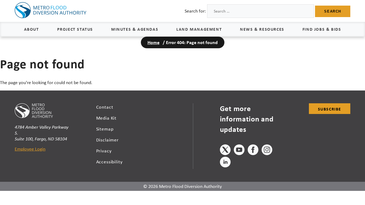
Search (332, 11)
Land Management (199, 29)
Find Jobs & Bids (321, 29)
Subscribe (329, 109)
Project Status (75, 29)
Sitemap (105, 129)
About (31, 29)
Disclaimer (107, 140)
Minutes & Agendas (134, 29)
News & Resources (262, 29)
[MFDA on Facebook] (253, 150)
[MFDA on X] (225, 150)
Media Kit (106, 118)
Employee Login (30, 149)
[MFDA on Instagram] (267, 150)
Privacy (104, 151)
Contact (104, 107)
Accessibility (109, 162)
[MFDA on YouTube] (239, 150)
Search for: (195, 11)
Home (153, 42)
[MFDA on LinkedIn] (225, 163)
